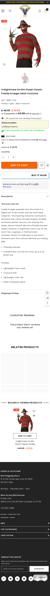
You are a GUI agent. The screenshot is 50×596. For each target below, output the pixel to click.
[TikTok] (24, 578)
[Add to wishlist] (34, 411)
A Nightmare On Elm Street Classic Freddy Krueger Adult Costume (25, 442)
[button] (25, 113)
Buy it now (39, 175)
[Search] (10, 10)
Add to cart (19, 165)
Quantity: (5, 152)
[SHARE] (47, 165)
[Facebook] (3, 578)
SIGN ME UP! (39, 569)
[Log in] (39, 10)
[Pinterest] (17, 578)
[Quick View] (34, 416)
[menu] (2, 10)
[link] (41, 165)
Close (48, 2)
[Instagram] (10, 578)
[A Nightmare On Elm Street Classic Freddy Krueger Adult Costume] (25, 420)
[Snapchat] (30, 578)
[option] (25, 44)
